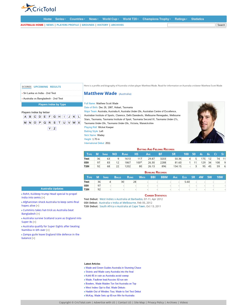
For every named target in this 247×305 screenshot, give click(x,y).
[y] (49, 130)
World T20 (130, 19)
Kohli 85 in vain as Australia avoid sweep (107, 275)
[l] (78, 118)
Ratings (180, 19)
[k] (74, 118)
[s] (54, 124)
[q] (44, 124)
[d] (39, 118)
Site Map (139, 302)
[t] (59, 124)
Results (55, 86)
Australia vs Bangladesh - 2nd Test (43, 98)
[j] (69, 118)
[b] (30, 118)
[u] (64, 124)
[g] (54, 118)
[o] (35, 124)
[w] (74, 124)
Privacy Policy (156, 302)
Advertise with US (104, 302)
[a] (25, 118)
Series (59, 19)
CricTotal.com (82, 302)
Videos (184, 302)
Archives (117, 25)
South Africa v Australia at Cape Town (122, 206)
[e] (44, 118)
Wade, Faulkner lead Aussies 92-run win (107, 279)
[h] (59, 118)
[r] (49, 124)
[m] (25, 124)
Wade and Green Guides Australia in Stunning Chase (113, 267)
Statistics (197, 19)
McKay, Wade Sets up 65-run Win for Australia (110, 295)
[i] (64, 118)
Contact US (124, 302)
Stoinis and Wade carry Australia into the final (109, 271)
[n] (30, 124)
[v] (69, 124)
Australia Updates (52, 188)
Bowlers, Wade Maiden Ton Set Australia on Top (111, 283)
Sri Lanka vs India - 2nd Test (39, 93)
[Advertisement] (124, 56)
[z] (54, 130)
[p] (39, 124)
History (102, 25)
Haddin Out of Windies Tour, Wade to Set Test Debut (113, 291)
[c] (35, 118)
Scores (26, 86)
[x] (78, 124)
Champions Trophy (156, 19)
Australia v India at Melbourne (117, 202)
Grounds (88, 25)
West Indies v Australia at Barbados (121, 199)
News (93, 19)
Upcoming (41, 86)
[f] (49, 118)
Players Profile (68, 25)
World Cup (110, 19)
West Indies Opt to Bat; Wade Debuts (105, 287)
